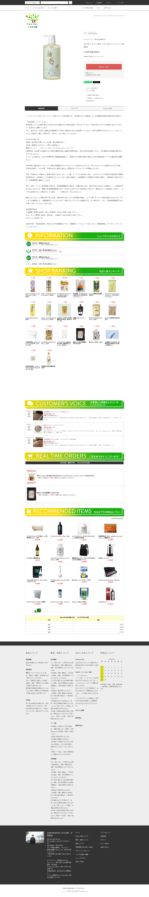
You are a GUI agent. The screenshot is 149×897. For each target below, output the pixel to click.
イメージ (74, 108)
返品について (89, 72)
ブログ (98, 8)
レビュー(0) (107, 108)
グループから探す (52, 8)
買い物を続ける (90, 101)
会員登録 (99, 2)
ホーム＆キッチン (92, 32)
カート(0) (120, 2)
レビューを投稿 (90, 90)
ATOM (82, 861)
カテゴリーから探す (38, 8)
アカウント (89, 2)
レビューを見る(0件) (91, 88)
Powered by (64, 891)
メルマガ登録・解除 (87, 8)
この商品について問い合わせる (94, 98)
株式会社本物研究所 (92, 33)
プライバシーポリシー (83, 851)
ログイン (109, 2)
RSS (77, 861)
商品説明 (41, 108)
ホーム (27, 8)
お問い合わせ (107, 8)
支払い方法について (82, 836)
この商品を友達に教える (92, 95)
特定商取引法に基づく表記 (93, 75)
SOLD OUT (104, 66)
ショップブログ (80, 858)
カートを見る (104, 843)
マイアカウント (105, 832)
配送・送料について (82, 840)
